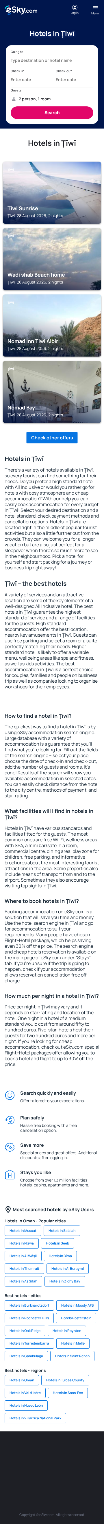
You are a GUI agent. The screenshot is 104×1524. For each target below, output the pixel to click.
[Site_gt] (60, 1476)
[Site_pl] (60, 1449)
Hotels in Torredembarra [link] (29, 1343)
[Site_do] (95, 1462)
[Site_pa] (8, 1476)
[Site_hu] (60, 1462)
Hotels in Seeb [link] (57, 1243)
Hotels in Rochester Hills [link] (29, 1318)
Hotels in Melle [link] (73, 1343)
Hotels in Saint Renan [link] (72, 1355)
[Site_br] (8, 1449)
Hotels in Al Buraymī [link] (67, 1268)
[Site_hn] (78, 1476)
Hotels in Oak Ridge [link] (25, 1330)
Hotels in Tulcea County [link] (65, 1380)
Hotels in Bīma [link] (60, 1255)
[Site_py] (95, 1476)
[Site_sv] (26, 1476)
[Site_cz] (8, 1462)
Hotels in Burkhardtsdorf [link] (29, 1305)
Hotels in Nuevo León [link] (26, 1405)
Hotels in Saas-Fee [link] (68, 1392)
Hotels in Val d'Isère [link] (25, 1392)
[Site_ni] (43, 1476)
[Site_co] (78, 1462)
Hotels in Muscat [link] (23, 1230)
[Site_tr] (95, 1449)
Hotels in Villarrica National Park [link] (35, 1418)
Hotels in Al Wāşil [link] (23, 1255)
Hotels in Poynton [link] (67, 1330)
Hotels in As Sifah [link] (23, 1281)
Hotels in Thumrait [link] (24, 1268)
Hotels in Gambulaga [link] (26, 1355)
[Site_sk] (43, 1462)
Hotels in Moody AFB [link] (77, 1305)
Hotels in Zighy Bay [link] (64, 1281)
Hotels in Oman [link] (22, 1380)
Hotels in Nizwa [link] (22, 1243)
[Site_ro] (26, 1449)
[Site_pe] (78, 1449)
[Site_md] (26, 1462)
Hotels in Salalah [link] (62, 1230)
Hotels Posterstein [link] (76, 1318)
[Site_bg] (43, 1449)
